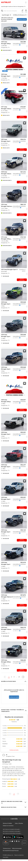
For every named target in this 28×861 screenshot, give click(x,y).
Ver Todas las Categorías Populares (12, 833)
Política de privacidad (17, 848)
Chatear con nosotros (8, 825)
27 (19, 677)
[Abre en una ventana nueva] (7, 837)
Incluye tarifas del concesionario (19, 43)
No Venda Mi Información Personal (10, 850)
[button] (22, 11)
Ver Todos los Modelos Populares (12, 831)
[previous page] (5, 677)
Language (6, 842)
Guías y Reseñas (19, 823)
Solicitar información (22, 52)
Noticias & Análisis (7, 823)
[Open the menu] (26, 2)
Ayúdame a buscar (22, 19)
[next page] (23, 677)
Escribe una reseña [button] (14, 697)
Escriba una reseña (14, 750)
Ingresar (24, 843)
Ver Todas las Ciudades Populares (11, 829)
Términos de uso (7, 848)
